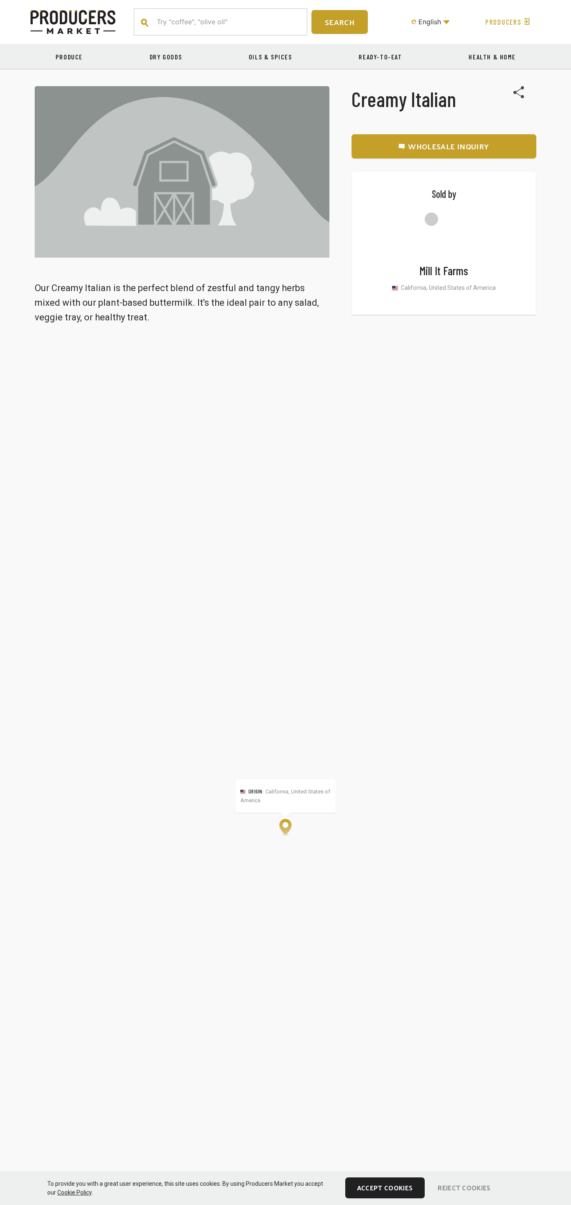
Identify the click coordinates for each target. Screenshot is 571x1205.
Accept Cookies (385, 1188)
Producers (503, 22)
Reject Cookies (464, 1188)
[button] (285, 827)
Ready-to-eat (380, 57)
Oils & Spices (270, 57)
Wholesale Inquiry (448, 146)
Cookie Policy (74, 1192)
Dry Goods (166, 57)
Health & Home (492, 57)
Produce (69, 57)
